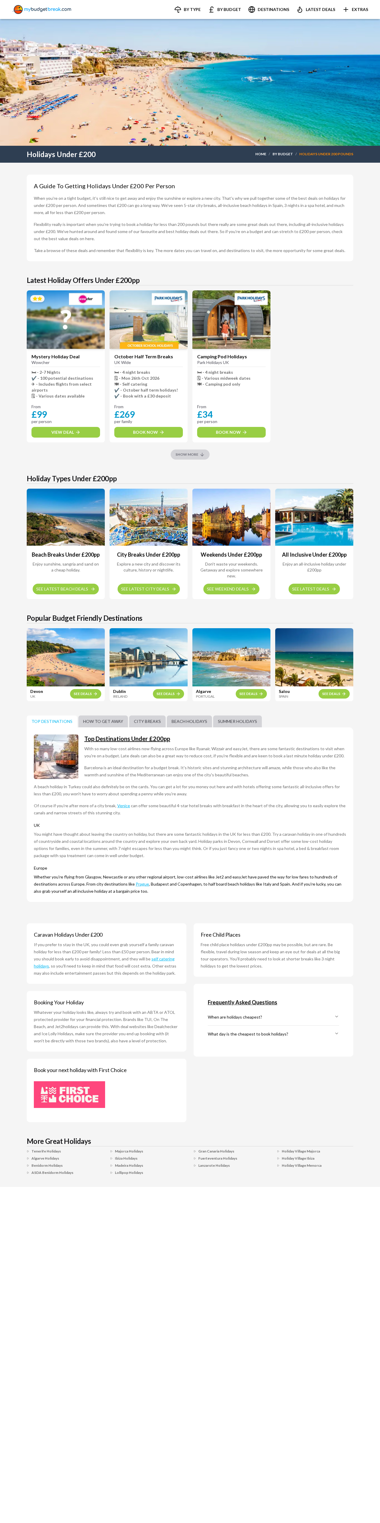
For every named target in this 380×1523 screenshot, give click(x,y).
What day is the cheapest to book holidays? (248, 1033)
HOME (260, 154)
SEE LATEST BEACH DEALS (62, 588)
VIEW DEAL (62, 432)
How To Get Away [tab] (103, 721)
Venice (123, 805)
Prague (142, 883)
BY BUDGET (283, 154)
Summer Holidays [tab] (237, 721)
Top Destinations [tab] (51, 721)
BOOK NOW (145, 432)
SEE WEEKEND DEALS (228, 588)
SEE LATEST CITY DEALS (145, 588)
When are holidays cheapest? (235, 1016)
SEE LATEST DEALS (310, 588)
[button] (187, 9)
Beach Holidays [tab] (189, 721)
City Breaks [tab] (147, 721)
